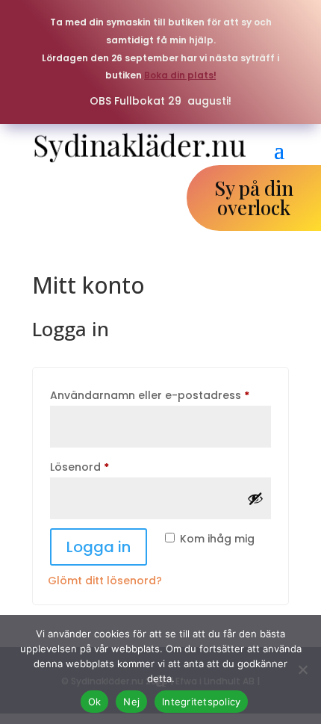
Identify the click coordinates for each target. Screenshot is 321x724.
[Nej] (302, 669)
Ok (95, 702)
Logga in (98, 546)
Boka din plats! (180, 75)
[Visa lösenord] (255, 498)
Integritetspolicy (201, 702)
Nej (131, 702)
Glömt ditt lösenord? (105, 580)
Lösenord (115, 466)
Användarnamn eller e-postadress (160, 395)
